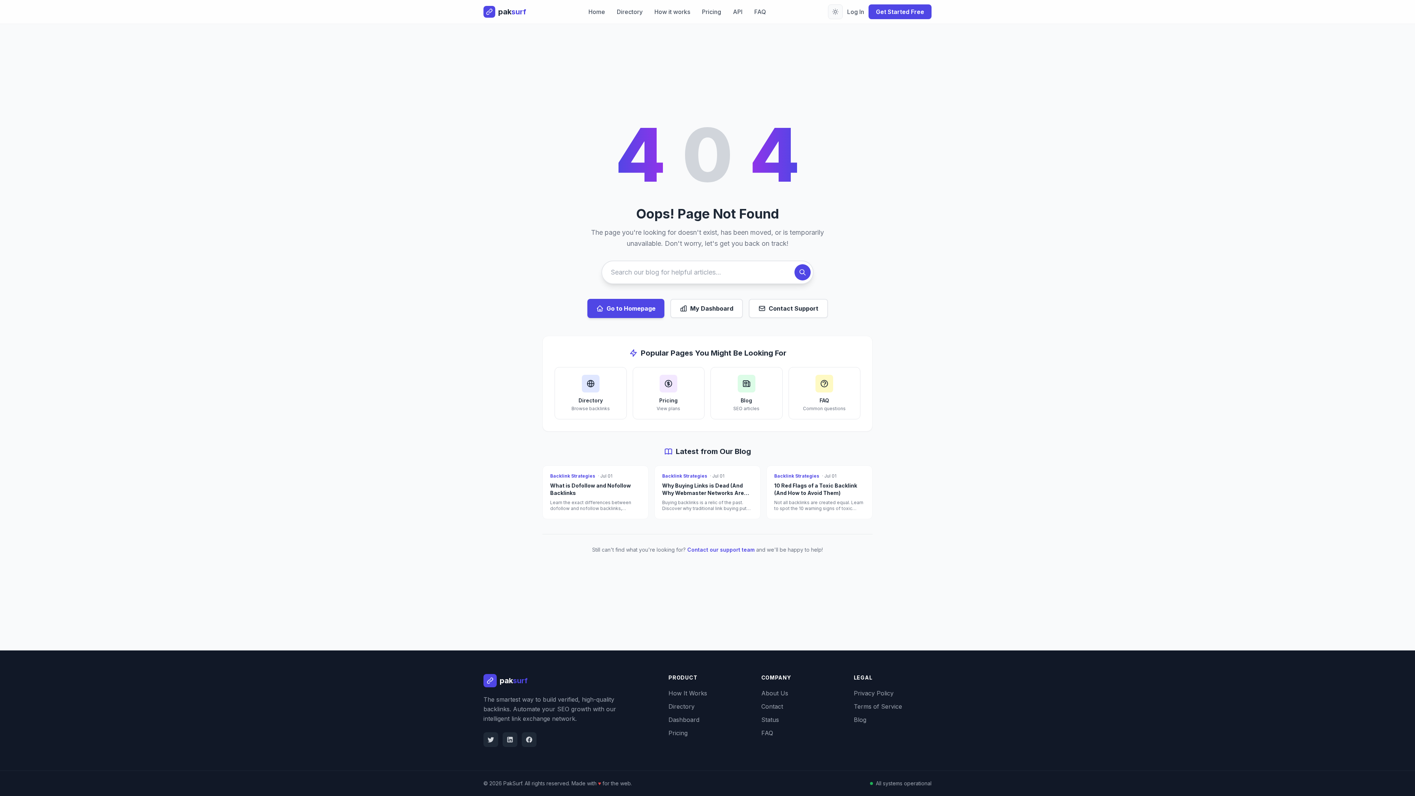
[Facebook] (529, 739)
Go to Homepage (631, 308)
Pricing (711, 11)
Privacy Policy (874, 693)
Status (770, 719)
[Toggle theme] (835, 11)
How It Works (687, 693)
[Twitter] (490, 739)
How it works (672, 11)
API (738, 11)
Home (596, 11)
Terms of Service (878, 706)
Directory (630, 11)
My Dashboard (711, 308)
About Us (774, 693)
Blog (860, 719)
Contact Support (793, 308)
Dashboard (683, 719)
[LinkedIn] (510, 739)
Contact (772, 706)
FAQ (760, 11)
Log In (855, 11)
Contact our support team (721, 550)
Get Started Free (900, 11)
